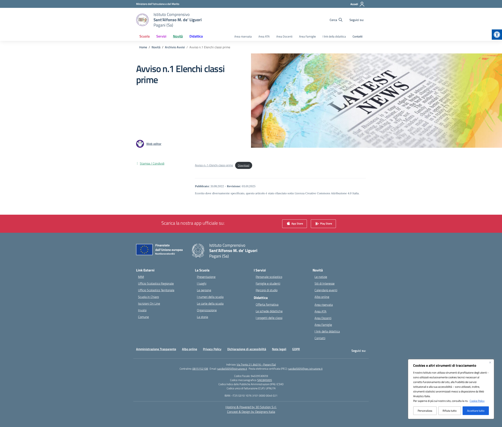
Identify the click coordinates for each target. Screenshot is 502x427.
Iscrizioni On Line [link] (149, 303)
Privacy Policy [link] (212, 349)
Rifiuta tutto (450, 411)
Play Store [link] (325, 223)
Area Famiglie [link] (307, 36)
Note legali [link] (279, 349)
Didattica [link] (196, 36)
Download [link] (243, 165)
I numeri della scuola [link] (210, 296)
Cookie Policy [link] (477, 401)
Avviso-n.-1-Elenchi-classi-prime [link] (214, 165)
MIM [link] (141, 276)
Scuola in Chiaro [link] (148, 296)
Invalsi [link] (142, 310)
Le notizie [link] (321, 276)
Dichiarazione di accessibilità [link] (246, 349)
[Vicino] (490, 362)
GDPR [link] (296, 349)
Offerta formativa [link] (267, 304)
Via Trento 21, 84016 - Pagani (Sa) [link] (256, 364)
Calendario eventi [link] (326, 290)
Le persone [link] (204, 290)
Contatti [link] (358, 36)
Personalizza (425, 411)
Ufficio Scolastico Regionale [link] (156, 283)
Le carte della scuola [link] (210, 303)
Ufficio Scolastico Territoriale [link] (156, 290)
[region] (451, 389)
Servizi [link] (161, 36)
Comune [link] (143, 316)
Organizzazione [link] (207, 310)
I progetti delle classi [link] (269, 317)
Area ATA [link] (264, 36)
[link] (497, 34)
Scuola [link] (144, 36)
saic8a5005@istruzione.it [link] (232, 369)
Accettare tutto (475, 411)
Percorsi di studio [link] (266, 290)
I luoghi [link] (201, 283)
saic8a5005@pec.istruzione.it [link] (305, 369)
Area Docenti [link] (284, 36)
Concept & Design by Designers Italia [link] (251, 411)
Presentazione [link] (206, 276)
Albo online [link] (322, 296)
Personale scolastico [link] (269, 276)
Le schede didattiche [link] (269, 311)
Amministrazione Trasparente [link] (156, 349)
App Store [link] (297, 223)
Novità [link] (178, 36)
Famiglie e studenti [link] (268, 283)
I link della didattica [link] (334, 36)
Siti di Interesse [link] (325, 283)
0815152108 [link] (200, 369)
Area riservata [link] (243, 36)
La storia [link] (202, 316)
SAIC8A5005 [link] (264, 380)
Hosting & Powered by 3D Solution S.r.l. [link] (251, 407)
